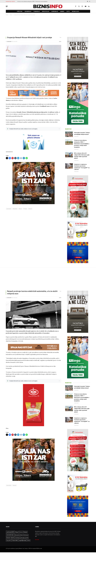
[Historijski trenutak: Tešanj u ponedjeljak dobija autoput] (69, 134)
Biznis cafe (75, 11)
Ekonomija (28, 11)
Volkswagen (26, 535)
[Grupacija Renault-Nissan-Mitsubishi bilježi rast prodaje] (33, 59)
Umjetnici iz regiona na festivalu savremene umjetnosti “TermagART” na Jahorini (81, 167)
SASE (27, 537)
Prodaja (25, 208)
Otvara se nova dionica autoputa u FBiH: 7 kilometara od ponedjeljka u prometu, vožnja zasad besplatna (81, 144)
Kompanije (55, 11)
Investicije (45, 11)
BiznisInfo (9, 41)
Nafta (22, 535)
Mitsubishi (15, 208)
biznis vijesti (10, 538)
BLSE (29, 540)
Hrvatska (23, 537)
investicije (10, 535)
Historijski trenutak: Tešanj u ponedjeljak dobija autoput (82, 133)
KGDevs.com (39, 548)
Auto (68, 11)
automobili (9, 208)
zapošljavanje (22, 540)
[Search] (87, 1)
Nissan (20, 208)
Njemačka (17, 535)
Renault (30, 208)
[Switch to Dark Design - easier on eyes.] (89, 1)
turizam (17, 538)
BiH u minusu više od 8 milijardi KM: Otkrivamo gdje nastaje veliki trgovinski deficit (33, 1)
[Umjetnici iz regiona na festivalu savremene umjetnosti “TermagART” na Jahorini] (69, 166)
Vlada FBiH (14, 540)
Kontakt (37, 539)
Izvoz (21, 532)
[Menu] (7, 6)
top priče (8, 540)
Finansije (37, 11)
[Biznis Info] (48, 6)
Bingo (16, 532)
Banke (62, 11)
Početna (19, 11)
